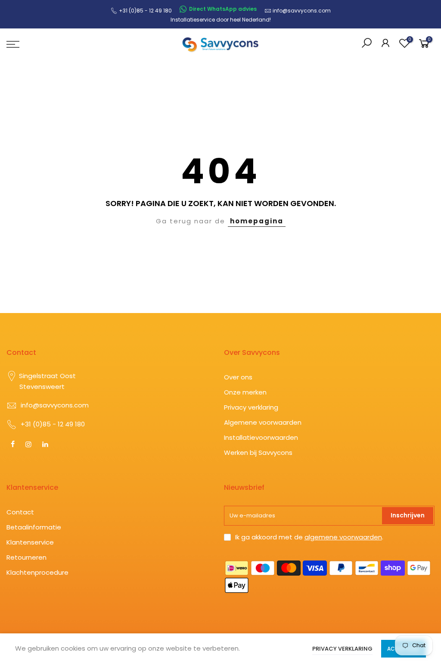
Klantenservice (30, 542)
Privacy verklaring (251, 407)
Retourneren (26, 557)
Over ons (238, 377)
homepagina (256, 221)
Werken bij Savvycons (258, 452)
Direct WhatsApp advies (223, 9)
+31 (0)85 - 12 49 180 (53, 424)
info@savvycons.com (302, 10)
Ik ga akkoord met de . (309, 537)
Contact (20, 512)
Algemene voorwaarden (262, 422)
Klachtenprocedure (37, 572)
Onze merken (245, 392)
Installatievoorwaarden (261, 437)
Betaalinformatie (33, 527)
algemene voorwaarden (343, 537)
